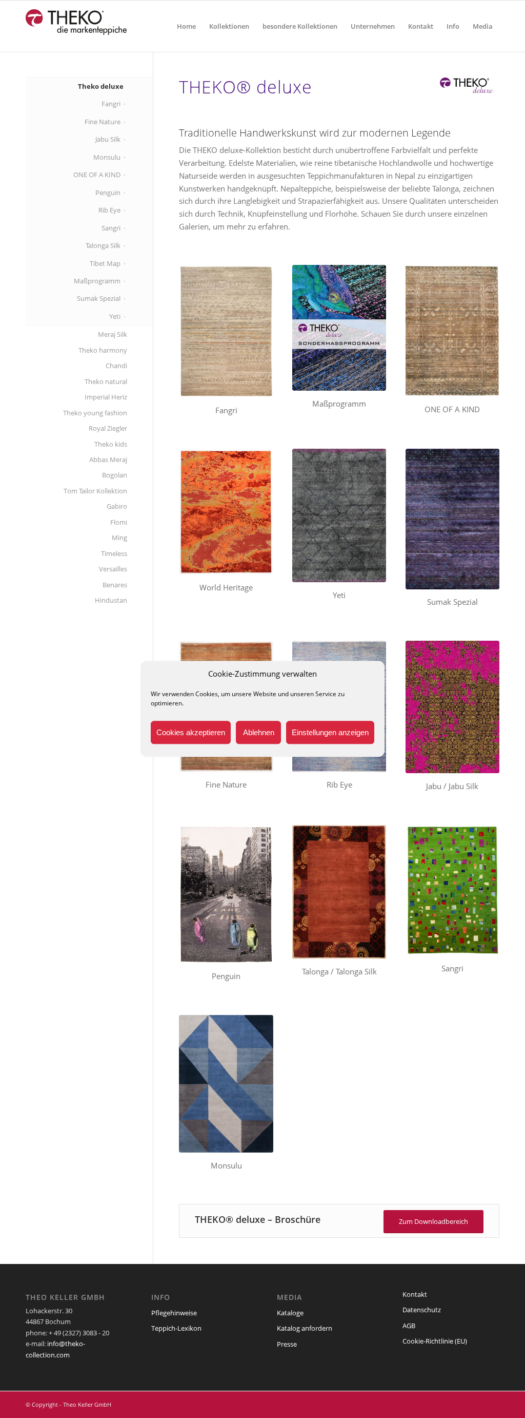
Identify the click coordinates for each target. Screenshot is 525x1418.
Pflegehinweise (174, 1312)
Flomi (118, 522)
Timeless (114, 553)
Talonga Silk (103, 245)
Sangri (111, 228)
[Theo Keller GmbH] (77, 26)
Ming (119, 537)
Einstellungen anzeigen (330, 732)
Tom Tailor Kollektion (95, 490)
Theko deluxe (101, 86)
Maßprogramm (97, 280)
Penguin (107, 192)
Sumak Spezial (98, 298)
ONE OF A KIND (96, 174)
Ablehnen (258, 732)
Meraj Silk (112, 334)
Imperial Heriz (106, 396)
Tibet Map (105, 263)
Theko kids (110, 444)
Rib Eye (109, 210)
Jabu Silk (107, 139)
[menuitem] (186, 26)
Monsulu (106, 157)
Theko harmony (102, 350)
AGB (408, 1325)
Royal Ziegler (108, 428)
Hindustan (111, 600)
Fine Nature (102, 121)
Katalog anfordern (304, 1328)
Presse (287, 1344)
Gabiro (117, 506)
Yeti (114, 316)
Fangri (111, 103)
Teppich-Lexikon (176, 1328)
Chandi (116, 365)
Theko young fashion (95, 412)
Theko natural (106, 381)
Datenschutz (421, 1309)
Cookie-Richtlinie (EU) (434, 1341)
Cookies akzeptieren (190, 732)
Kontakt (414, 1294)
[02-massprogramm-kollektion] (339, 328)
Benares (115, 584)
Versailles (113, 568)
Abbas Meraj (108, 459)
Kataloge (290, 1312)
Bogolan (114, 475)
